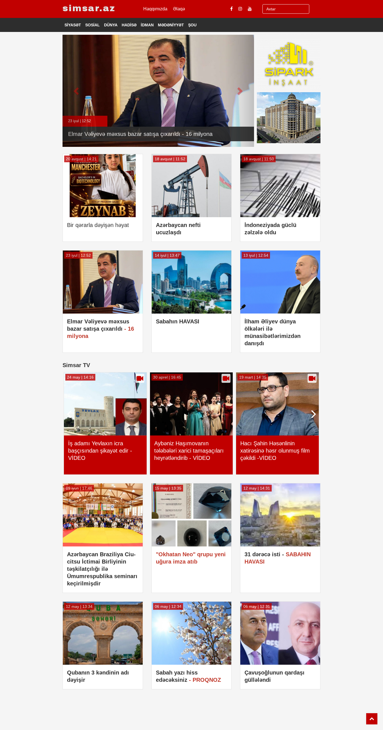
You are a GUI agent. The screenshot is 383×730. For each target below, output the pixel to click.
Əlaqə (179, 8)
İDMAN (147, 25)
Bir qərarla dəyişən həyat (98, 225)
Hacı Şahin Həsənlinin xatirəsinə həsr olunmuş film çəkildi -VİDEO (192, 450)
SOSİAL (92, 25)
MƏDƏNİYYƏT (171, 25)
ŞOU (192, 25)
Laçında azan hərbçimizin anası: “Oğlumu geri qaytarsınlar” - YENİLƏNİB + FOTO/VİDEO (278, 454)
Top (371, 718)
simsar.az (89, 8)
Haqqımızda (155, 8)
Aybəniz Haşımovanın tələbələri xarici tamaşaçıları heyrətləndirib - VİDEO (105, 450)
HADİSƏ (129, 25)
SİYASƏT (72, 25)
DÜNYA (110, 25)
